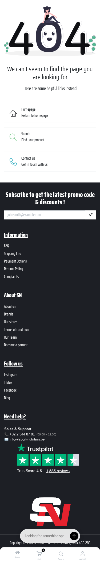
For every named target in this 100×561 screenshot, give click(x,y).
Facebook (10, 390)
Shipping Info (12, 253)
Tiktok (8, 382)
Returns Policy (13, 269)
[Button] (74, 536)
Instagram (10, 375)
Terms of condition (16, 330)
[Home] (17, 553)
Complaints (11, 277)
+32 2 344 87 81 (22, 434)
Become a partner (15, 345)
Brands (8, 314)
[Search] (60, 554)
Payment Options (15, 261)
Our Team (10, 337)
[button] (90, 214)
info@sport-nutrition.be (27, 439)
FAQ (6, 246)
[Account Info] (82, 553)
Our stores (10, 322)
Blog (7, 398)
